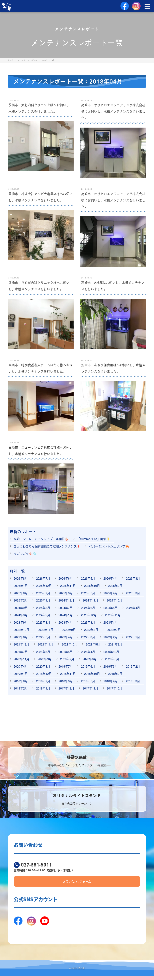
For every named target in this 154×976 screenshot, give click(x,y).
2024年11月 (90, 600)
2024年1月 (66, 615)
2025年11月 (68, 585)
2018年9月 (115, 673)
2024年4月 (133, 608)
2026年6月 (66, 578)
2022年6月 (21, 637)
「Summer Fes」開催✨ (93, 539)
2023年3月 (88, 622)
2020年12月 (111, 652)
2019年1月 (21, 673)
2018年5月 (88, 681)
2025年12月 (44, 585)
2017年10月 (114, 688)
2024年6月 (88, 608)
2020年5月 (112, 659)
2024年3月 (21, 615)
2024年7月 (66, 608)
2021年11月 (45, 644)
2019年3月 (110, 666)
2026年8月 (21, 578)
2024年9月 (21, 608)
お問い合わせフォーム (77, 881)
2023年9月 (21, 622)
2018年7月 (43, 681)
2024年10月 (114, 600)
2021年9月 (93, 644)
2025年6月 (66, 593)
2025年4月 (110, 593)
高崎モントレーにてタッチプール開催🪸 (41, 539)
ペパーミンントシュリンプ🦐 (109, 546)
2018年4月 (110, 681)
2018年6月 (66, 681)
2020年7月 (67, 659)
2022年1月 (133, 637)
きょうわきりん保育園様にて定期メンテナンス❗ (47, 546)
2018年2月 (21, 688)
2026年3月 (133, 578)
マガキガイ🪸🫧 (25, 553)
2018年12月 (44, 673)
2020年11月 (21, 659)
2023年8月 (43, 622)
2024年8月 (43, 608)
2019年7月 (66, 666)
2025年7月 (43, 593)
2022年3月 (88, 637)
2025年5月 (88, 593)
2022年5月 (43, 637)
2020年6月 (90, 659)
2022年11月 (45, 629)
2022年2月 (110, 637)
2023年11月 (113, 615)
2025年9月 (115, 585)
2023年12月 (89, 615)
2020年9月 (45, 659)
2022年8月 (91, 629)
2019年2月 (133, 666)
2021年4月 (88, 652)
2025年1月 (43, 600)
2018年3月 (133, 681)
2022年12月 (21, 629)
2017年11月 (90, 688)
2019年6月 (88, 666)
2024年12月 (66, 600)
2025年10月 (92, 585)
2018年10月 (92, 673)
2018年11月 (68, 673)
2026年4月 (110, 578)
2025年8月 (21, 593)
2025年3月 (133, 593)
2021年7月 (21, 652)
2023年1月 (110, 622)
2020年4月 (21, 666)
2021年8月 (115, 644)
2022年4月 (66, 637)
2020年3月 (43, 666)
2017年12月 (66, 688)
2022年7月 (114, 629)
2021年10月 (69, 644)
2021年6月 (43, 652)
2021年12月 (21, 644)
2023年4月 (66, 622)
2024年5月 (110, 608)
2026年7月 (43, 578)
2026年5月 (88, 578)
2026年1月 (21, 585)
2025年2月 (21, 600)
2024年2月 (43, 615)
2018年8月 (21, 681)
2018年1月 (43, 688)
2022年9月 (69, 629)
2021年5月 (66, 652)
